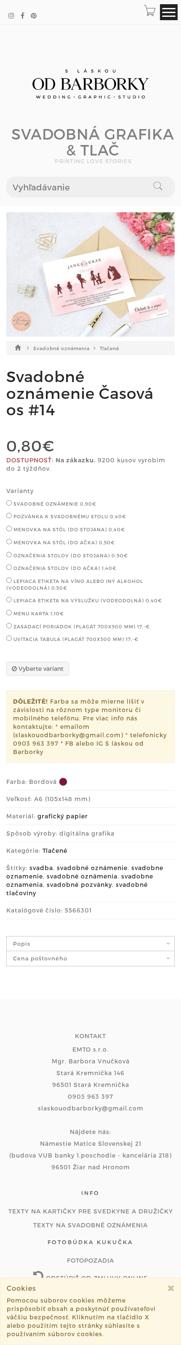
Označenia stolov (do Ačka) (64, 568)
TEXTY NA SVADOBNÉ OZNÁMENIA (90, 1225)
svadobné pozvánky (79, 884)
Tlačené (109, 348)
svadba (41, 867)
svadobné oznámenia (82, 876)
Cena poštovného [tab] (40, 958)
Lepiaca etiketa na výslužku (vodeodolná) (87, 600)
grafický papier (62, 816)
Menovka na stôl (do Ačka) (63, 542)
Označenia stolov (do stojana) (70, 555)
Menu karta (38, 613)
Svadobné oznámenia (62, 348)
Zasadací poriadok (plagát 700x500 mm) (81, 626)
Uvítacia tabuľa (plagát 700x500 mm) (75, 639)
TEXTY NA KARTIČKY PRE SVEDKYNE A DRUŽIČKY (90, 1211)
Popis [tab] (21, 943)
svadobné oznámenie (92, 867)
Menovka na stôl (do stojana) (68, 529)
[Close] (171, 1288)
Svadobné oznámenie (54, 503)
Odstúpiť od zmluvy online (96, 1278)
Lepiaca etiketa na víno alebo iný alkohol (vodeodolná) (74, 584)
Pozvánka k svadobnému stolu (69, 516)
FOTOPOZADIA (90, 1260)
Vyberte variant (40, 668)
